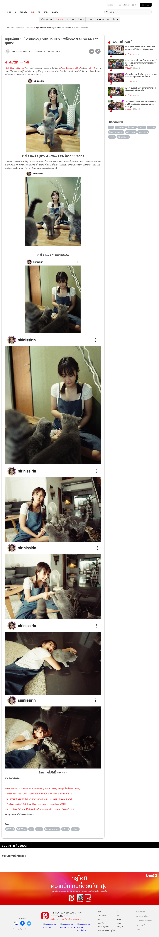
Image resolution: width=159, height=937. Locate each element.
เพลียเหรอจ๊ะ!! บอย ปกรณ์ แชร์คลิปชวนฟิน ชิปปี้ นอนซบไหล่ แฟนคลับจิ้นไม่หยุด (39, 794)
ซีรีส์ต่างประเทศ (103, 19)
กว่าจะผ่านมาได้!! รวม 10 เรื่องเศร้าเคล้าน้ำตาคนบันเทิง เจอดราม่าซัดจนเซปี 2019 (40, 809)
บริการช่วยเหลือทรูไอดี (106, 930)
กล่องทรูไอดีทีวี (103, 926)
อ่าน (32, 11)
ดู (15, 11)
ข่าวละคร (70, 19)
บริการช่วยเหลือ (140, 925)
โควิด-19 (91, 68)
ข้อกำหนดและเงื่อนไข (142, 916)
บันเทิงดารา (20, 28)
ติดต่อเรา (138, 930)
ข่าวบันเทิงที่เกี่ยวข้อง (14, 856)
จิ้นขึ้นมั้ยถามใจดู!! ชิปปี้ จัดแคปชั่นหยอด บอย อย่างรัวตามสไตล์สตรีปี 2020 (37, 804)
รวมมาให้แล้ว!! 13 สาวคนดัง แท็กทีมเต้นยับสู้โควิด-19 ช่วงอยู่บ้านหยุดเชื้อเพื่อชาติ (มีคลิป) (43, 789)
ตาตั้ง (46, 11)
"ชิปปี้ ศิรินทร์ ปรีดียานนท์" (15, 68)
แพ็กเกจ (119, 923)
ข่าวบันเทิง (59, 19)
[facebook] (22, 923)
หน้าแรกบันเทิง (46, 19)
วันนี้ (9, 11)
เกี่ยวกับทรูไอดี (140, 912)
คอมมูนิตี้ (120, 926)
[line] (16, 923)
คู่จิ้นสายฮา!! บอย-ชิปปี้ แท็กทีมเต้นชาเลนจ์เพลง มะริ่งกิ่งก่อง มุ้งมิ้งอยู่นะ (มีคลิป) (39, 799)
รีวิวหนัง (90, 19)
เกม (38, 11)
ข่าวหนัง (81, 19)
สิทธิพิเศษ (23, 11)
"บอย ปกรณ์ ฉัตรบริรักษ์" (71, 68)
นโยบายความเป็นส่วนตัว (143, 921)
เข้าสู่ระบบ (145, 4)
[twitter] (29, 923)
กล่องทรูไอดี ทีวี (124, 5)
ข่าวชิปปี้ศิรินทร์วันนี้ (17, 62)
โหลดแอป (110, 5)
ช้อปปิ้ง (101, 923)
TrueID (14, 5)
